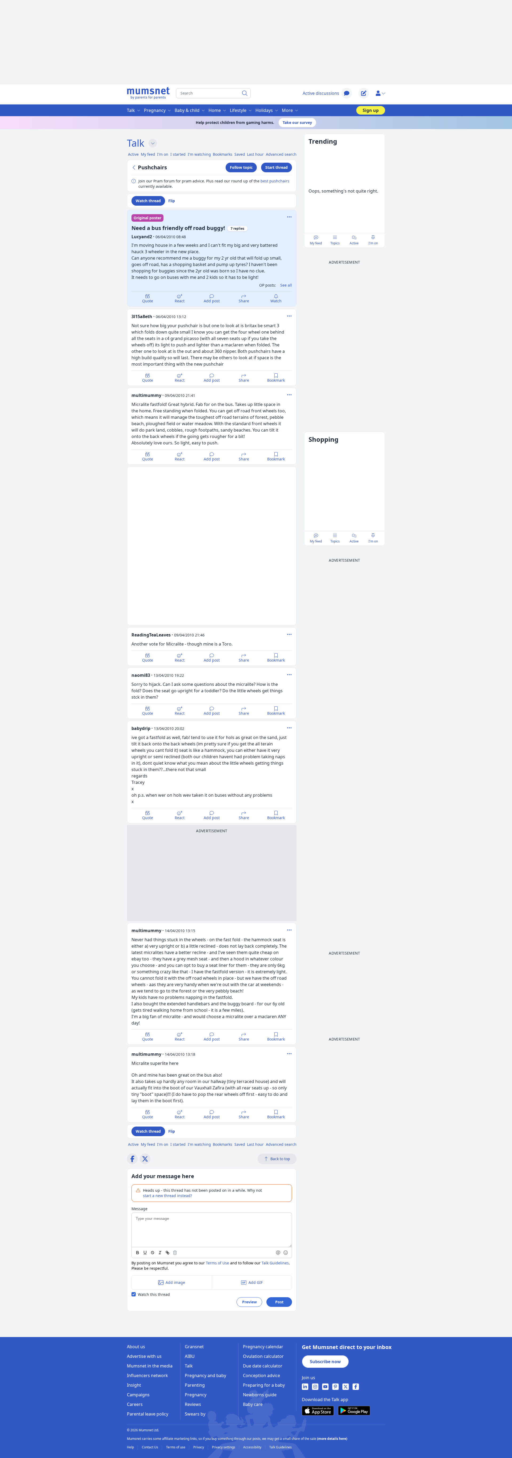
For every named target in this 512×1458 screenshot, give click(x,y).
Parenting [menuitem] (195, 1385)
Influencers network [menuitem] (147, 1375)
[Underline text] (145, 1252)
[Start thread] (363, 93)
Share (244, 300)
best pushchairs (275, 180)
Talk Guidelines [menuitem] (280, 1447)
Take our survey (297, 122)
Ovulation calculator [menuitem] (263, 1356)
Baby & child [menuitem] (187, 110)
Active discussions (321, 93)
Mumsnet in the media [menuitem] (150, 1366)
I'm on (373, 243)
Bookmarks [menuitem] (222, 154)
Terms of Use (217, 1262)
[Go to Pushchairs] (134, 167)
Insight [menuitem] (134, 1385)
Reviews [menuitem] (193, 1404)
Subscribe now (325, 1362)
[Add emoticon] (286, 1252)
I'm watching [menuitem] (199, 154)
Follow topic (241, 167)
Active (354, 243)
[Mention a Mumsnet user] (278, 1252)
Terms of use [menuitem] (176, 1447)
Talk (135, 143)
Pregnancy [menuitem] (155, 110)
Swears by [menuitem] (195, 1414)
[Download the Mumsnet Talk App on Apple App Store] (318, 1411)
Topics (335, 243)
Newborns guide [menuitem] (260, 1395)
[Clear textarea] (175, 1252)
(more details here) (332, 1438)
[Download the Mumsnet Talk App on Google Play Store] (354, 1410)
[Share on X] (145, 1159)
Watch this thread (154, 1294)
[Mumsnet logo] (148, 93)
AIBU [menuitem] (190, 1356)
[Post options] (289, 316)
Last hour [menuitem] (255, 154)
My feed (316, 243)
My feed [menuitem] (148, 154)
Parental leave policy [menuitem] (147, 1414)
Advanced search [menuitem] (281, 154)
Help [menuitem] (131, 1447)
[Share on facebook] (132, 1159)
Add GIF (256, 1282)
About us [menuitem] (136, 1347)
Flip (171, 200)
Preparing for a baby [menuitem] (264, 1385)
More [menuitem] (287, 110)
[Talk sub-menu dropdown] (153, 143)
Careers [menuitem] (135, 1404)
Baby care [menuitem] (253, 1404)
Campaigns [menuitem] (138, 1395)
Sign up (371, 110)
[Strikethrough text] (152, 1252)
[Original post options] (289, 217)
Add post (212, 300)
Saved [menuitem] (239, 154)
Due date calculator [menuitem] (262, 1366)
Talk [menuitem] (131, 110)
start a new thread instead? (167, 1195)
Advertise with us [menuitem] (144, 1356)
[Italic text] (160, 1252)
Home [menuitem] (215, 110)
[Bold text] (137, 1252)
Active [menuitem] (133, 154)
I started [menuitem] (178, 154)
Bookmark (276, 380)
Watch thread (148, 200)
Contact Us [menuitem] (150, 1447)
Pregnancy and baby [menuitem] (205, 1375)
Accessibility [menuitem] (252, 1447)
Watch (276, 300)
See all (286, 285)
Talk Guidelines (275, 1262)
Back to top (280, 1158)
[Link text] (167, 1252)
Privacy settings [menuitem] (224, 1447)
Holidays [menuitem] (264, 110)
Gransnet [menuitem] (194, 1347)
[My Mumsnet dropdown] (380, 93)
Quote (147, 300)
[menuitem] (305, 1386)
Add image (175, 1282)
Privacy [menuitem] (199, 1447)
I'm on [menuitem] (162, 154)
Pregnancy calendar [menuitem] (263, 1347)
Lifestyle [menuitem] (238, 110)
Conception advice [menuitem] (261, 1375)
